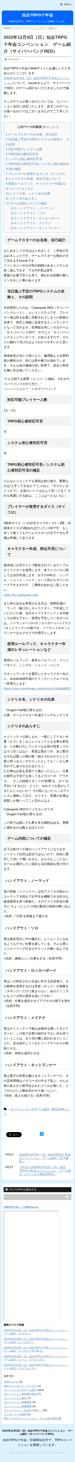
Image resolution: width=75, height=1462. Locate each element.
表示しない (50, 126)
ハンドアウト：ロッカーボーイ (35, 218)
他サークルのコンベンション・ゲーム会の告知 (30, 1418)
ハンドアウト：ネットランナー (35, 228)
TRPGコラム (11, 1381)
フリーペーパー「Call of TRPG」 (23, 1410)
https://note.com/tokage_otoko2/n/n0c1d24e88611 (37, 688)
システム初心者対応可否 (24, 159)
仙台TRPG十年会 (37, 15)
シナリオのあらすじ (21, 198)
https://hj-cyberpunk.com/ (21, 595)
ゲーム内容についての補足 (26, 203)
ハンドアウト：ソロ (27, 213)
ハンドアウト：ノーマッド (32, 208)
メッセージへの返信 (15, 1414)
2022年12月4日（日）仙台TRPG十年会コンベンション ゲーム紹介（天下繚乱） (45, 1158)
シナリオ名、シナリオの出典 (28, 193)
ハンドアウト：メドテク (30, 223)
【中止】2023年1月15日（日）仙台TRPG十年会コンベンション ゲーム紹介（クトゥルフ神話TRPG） (45, 1171)
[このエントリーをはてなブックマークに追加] (42, 1134)
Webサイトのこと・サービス (20, 1385)
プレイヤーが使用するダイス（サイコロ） (36, 174)
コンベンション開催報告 (18, 1402)
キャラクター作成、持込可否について (33, 179)
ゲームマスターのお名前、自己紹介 (32, 134)
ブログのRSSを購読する (22, 1189)
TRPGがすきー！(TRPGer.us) (21, 1207)
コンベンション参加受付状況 (20, 1393)
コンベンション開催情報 (18, 1406)
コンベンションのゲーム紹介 (30, 1109)
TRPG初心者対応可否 (22, 154)
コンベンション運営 (15, 1398)
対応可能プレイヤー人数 (24, 149)
